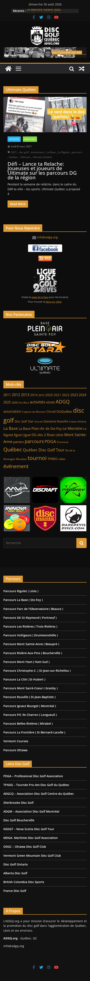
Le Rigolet (63, 152)
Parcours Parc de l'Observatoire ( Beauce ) (33, 609)
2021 (14, 152)
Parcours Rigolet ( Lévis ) (20, 591)
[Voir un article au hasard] (82, 69)
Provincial (62, 442)
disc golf (24, 152)
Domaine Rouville (56, 421)
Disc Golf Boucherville (18, 820)
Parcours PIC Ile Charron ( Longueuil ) (30, 715)
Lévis (59, 435)
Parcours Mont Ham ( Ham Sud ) (26, 662)
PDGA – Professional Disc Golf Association (33, 776)
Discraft (38, 421)
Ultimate (25, 157)
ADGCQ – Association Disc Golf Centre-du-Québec (38, 794)
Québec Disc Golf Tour (43, 449)
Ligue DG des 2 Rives (38, 435)
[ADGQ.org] (8, 69)
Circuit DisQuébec (59, 411)
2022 (65, 395)
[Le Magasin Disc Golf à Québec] (45, 347)
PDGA (50, 441)
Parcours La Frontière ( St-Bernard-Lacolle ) (34, 732)
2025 (7, 402)
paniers (18, 442)
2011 (7, 395)
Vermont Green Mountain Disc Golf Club (32, 856)
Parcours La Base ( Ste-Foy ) (23, 600)
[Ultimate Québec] (45, 366)
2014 (34, 395)
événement (37, 152)
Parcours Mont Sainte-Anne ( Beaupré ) (31, 644)
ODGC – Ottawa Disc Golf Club (24, 847)
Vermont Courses (15, 741)
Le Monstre (72, 428)
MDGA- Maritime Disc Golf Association (30, 838)
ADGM (50, 402)
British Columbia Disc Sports (23, 882)
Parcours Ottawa (15, 750)
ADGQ (63, 401)
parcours (77, 152)
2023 (74, 394)
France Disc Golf (14, 891)
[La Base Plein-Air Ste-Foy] (45, 328)
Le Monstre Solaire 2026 (43, 11)
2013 (25, 394)
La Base (51, 152)
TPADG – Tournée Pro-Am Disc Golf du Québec (36, 785)
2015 (41, 395)
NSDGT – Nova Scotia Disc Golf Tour (28, 829)
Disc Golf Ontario (15, 864)
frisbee (72, 421)
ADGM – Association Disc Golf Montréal (31, 811)
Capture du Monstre (34, 411)
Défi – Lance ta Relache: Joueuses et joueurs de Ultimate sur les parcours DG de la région (42, 170)
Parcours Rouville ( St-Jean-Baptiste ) (29, 697)
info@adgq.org (47, 237)
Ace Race (23, 402)
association (12, 411)
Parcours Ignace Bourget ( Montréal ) (29, 706)
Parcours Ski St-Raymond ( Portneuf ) (30, 618)
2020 (49, 395)
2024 (82, 395)
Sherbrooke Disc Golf (18, 803)
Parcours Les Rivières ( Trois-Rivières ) (30, 626)
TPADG (53, 459)
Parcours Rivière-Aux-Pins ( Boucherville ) (32, 653)
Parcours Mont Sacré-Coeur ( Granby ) (30, 688)
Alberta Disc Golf (15, 873)
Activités (14, 139)
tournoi (37, 458)
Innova (81, 421)
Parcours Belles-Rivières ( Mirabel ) (28, 723)
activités (37, 402)
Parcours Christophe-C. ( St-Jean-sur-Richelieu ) (37, 671)
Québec (13, 157)
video (61, 459)
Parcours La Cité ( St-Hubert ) (24, 679)
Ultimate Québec (42, 157)
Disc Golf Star (24, 421)
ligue (18, 435)
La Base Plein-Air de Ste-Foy (40, 428)
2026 (15, 402)
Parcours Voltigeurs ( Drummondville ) (30, 635)
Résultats (29, 139)
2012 (16, 394)
